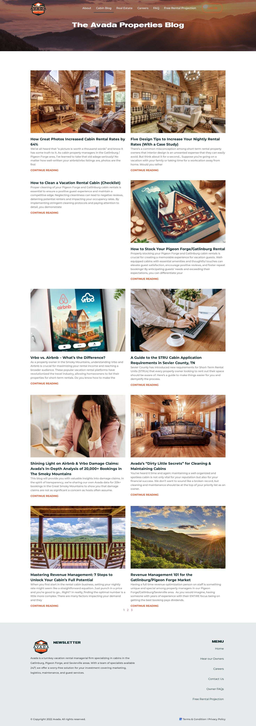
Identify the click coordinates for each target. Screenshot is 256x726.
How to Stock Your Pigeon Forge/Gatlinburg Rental (178, 249)
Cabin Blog (103, 8)
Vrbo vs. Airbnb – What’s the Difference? (67, 358)
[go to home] (38, 9)
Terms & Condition (194, 719)
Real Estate (124, 8)
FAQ (156, 8)
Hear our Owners (212, 658)
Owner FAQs (215, 689)
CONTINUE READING (44, 170)
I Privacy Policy (216, 719)
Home (219, 648)
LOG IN (212, 8)
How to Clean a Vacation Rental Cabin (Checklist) (75, 183)
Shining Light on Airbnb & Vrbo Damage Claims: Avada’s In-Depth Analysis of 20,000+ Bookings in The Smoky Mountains (76, 468)
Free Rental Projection (180, 8)
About (86, 8)
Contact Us (216, 679)
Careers (142, 8)
